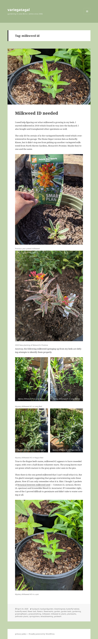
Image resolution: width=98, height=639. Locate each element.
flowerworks (48, 611)
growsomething (34, 614)
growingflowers (21, 614)
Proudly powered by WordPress (41, 634)
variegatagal (19, 9)
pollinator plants (21, 616)
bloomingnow (59, 609)
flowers (40, 611)
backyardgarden (46, 609)
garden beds (66, 611)
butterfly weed (21, 611)
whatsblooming (47, 616)
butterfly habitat (72, 609)
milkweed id (55, 614)
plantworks (71, 614)
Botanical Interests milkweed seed (33, 484)
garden (57, 611)
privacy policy (20, 634)
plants (63, 614)
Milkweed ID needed (36, 113)
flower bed (32, 611)
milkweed (46, 614)
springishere (34, 616)
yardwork (57, 616)
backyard (35, 609)
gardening (76, 611)
